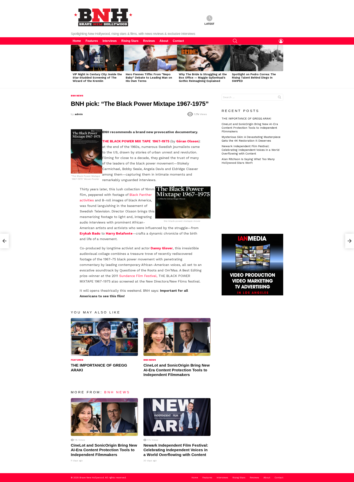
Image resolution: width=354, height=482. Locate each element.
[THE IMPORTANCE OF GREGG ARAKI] (104, 337)
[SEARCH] (235, 41)
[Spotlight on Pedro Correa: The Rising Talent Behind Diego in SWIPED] (256, 58)
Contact (178, 40)
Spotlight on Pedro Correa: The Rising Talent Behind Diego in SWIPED (254, 78)
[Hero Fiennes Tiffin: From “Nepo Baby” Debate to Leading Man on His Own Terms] (150, 58)
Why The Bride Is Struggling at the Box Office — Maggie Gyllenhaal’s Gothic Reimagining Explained (203, 78)
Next (281, 66)
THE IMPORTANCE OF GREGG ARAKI (246, 118)
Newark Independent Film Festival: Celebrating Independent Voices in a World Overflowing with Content (175, 450)
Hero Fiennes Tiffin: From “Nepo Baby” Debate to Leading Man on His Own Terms (149, 78)
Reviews (149, 40)
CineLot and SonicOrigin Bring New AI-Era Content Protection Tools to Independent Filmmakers (176, 370)
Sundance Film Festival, (138, 276)
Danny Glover (162, 248)
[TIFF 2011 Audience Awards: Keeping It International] (4, 241)
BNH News (149, 360)
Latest (209, 23)
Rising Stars (129, 40)
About (163, 40)
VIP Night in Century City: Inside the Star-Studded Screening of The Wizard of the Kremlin (97, 78)
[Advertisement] (254, 199)
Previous (72, 66)
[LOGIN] (281, 41)
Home (77, 40)
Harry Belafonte (119, 233)
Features (92, 40)
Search (279, 98)
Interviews (110, 40)
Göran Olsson (187, 141)
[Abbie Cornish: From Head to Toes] (349, 241)
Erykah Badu (90, 233)
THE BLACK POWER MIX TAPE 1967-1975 (135, 141)
